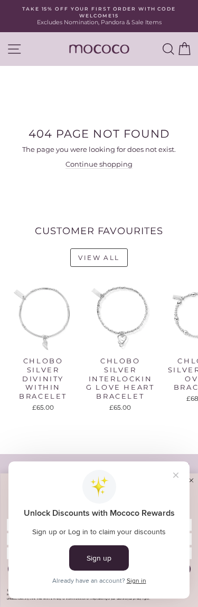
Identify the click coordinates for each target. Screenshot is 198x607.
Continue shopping (99, 164)
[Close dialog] (190, 480)
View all (98, 258)
